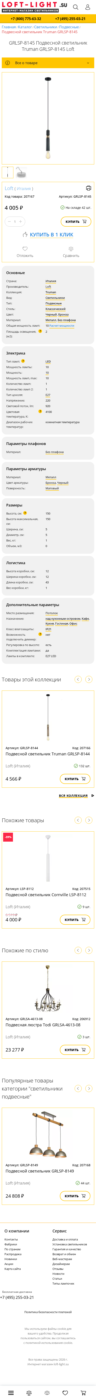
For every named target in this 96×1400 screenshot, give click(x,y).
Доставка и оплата (65, 1239)
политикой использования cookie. (49, 1343)
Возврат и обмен (64, 1254)
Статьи (57, 1279)
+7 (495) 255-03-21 (70, 18)
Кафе (85, 619)
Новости (58, 1274)
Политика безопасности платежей (48, 1312)
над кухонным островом (63, 619)
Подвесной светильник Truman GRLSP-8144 (48, 753)
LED (48, 361)
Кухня (50, 623)
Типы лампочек (63, 1283)
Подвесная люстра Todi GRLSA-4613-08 (43, 1024)
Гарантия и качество (66, 1249)
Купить (73, 221)
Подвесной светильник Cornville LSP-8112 (46, 894)
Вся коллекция (73, 795)
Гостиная (61, 623)
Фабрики (10, 1244)
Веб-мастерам (62, 1259)
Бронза (63, 314)
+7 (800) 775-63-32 (26, 18)
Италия (24, 188)
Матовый (52, 488)
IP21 (48, 629)
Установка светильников (69, 1244)
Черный (51, 314)
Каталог (25, 27)
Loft (9, 188)
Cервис (59, 1231)
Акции (8, 1264)
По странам (12, 1249)
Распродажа (12, 1254)
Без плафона (67, 320)
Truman (51, 292)
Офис (73, 623)
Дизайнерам (61, 1264)
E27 (48, 395)
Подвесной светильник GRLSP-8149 (40, 1171)
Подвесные (69, 27)
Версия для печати (88, 188)
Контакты (11, 1239)
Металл (51, 320)
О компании (16, 1231)
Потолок (52, 613)
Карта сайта (12, 1269)
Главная (9, 27)
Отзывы (57, 1269)
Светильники (45, 27)
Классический (56, 309)
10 (47, 373)
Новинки (10, 1259)
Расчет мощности (61, 326)
